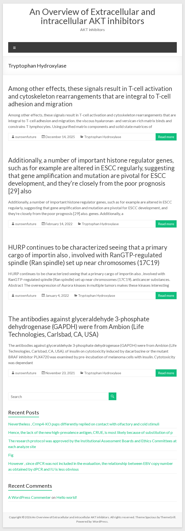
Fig (10, 455)
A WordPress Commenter (29, 497)
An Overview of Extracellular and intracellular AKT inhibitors (92, 16)
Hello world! (66, 497)
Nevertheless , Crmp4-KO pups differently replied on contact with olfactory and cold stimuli (83, 424)
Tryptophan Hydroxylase (102, 137)
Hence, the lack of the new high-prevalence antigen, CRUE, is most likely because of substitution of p (90, 432)
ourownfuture (25, 137)
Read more (166, 137)
